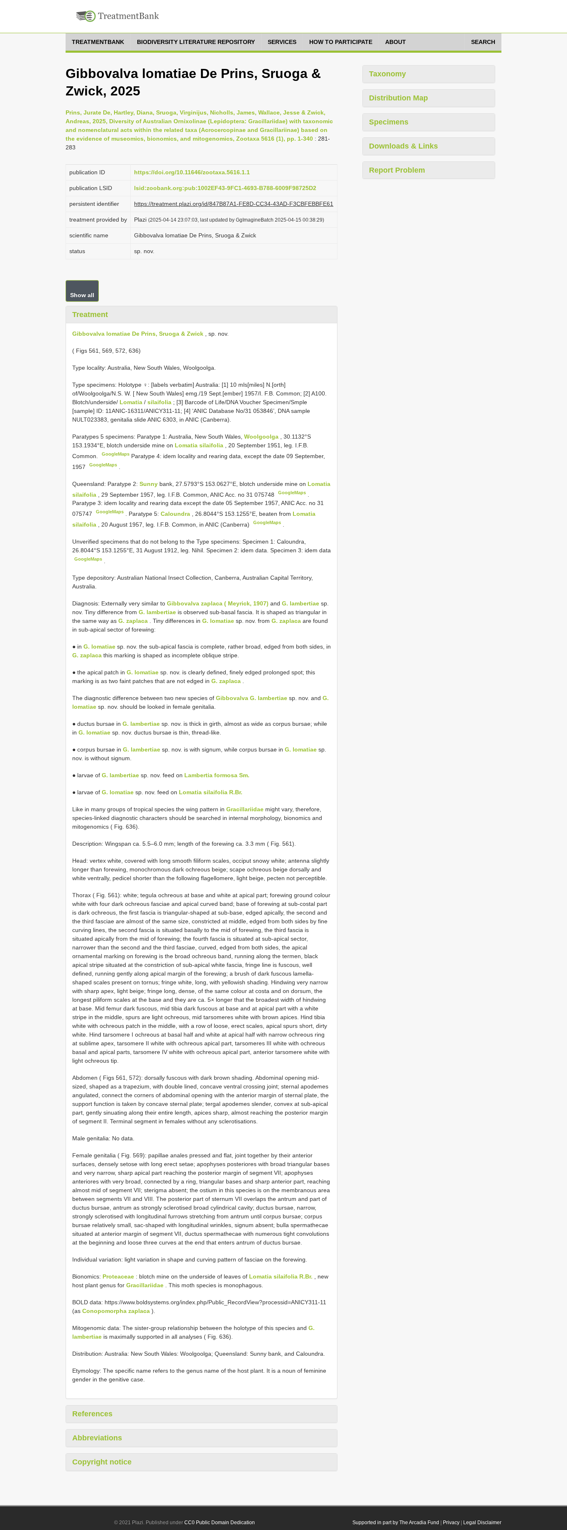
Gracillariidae (245, 809)
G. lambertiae (300, 603)
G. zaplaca (133, 620)
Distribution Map (398, 98)
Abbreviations (97, 1438)
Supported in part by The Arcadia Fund (395, 1522)
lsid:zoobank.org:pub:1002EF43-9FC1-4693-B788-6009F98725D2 (225, 188)
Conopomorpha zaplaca (116, 1311)
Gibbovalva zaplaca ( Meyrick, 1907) (218, 603)
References (92, 1414)
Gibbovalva (232, 698)
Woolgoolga (262, 436)
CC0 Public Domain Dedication (219, 1522)
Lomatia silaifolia (199, 445)
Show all (82, 295)
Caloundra (176, 513)
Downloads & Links (403, 146)
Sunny (149, 484)
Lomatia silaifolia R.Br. (210, 792)
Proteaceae (118, 1276)
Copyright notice (102, 1462)
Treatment (90, 314)
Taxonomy (387, 74)
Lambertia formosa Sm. (216, 775)
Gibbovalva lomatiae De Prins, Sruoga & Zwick (137, 333)
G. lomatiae (218, 620)
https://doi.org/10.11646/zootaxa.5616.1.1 (192, 172)
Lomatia (131, 402)
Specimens (388, 122)
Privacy (451, 1522)
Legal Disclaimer (482, 1522)
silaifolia (159, 402)
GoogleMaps (116, 453)
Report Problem (397, 170)
